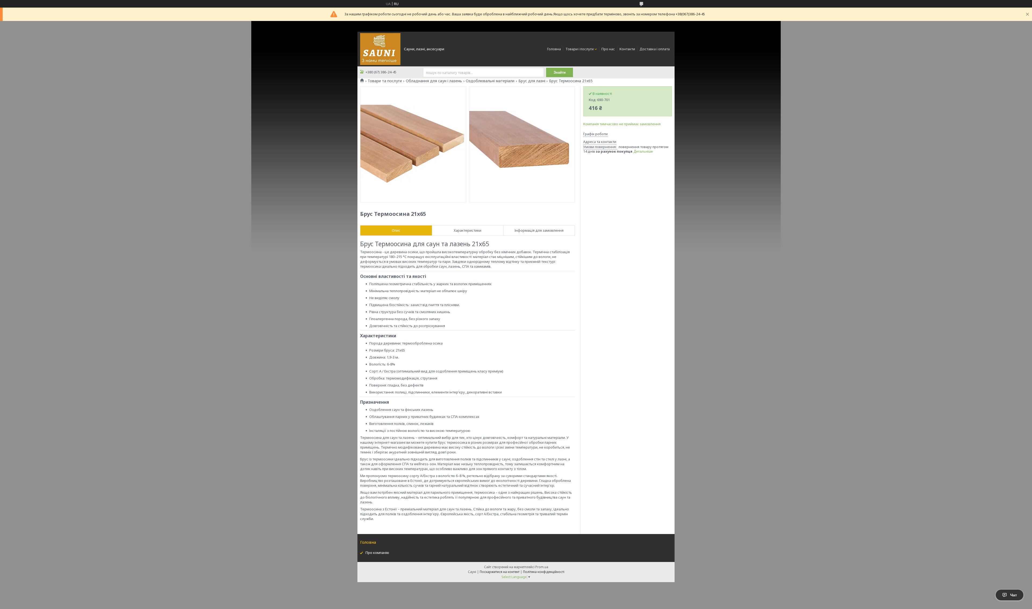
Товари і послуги (579, 48)
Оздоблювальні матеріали (490, 80)
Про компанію (377, 552)
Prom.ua (541, 567)
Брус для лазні (531, 80)
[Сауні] (380, 48)
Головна (554, 48)
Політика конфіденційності (543, 571)
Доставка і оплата (655, 48)
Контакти (627, 48)
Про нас (608, 48)
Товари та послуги (385, 80)
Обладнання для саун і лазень (434, 80)
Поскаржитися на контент (499, 571)
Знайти (560, 72)
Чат (1013, 595)
